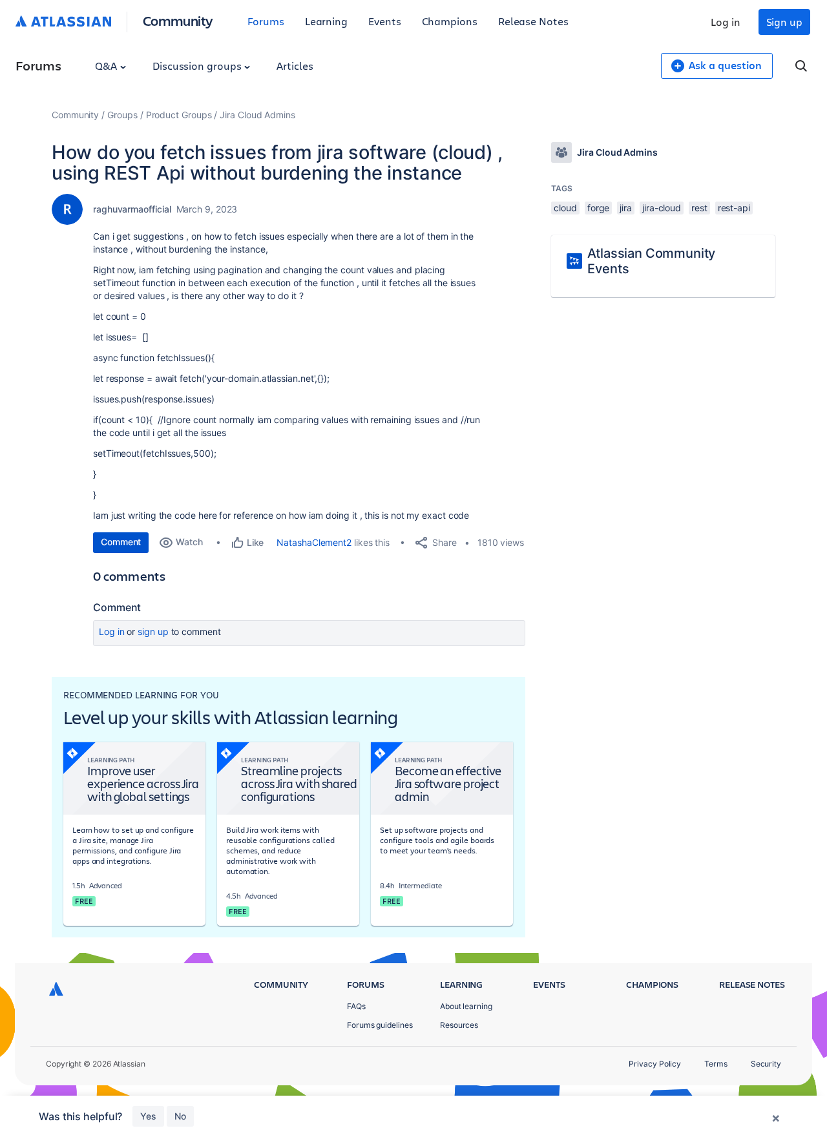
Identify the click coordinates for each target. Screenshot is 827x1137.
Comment (121, 541)
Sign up (784, 21)
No (180, 1116)
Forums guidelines (380, 1025)
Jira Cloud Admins (257, 114)
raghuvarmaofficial (132, 208)
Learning (326, 21)
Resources (459, 1025)
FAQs (356, 1006)
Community (178, 20)
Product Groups (179, 114)
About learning (466, 1006)
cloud (565, 207)
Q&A (107, 65)
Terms (716, 1064)
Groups (122, 114)
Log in (725, 21)
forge (598, 207)
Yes (148, 1116)
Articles (295, 65)
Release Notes (533, 21)
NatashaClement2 (314, 542)
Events (384, 21)
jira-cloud (661, 207)
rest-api (734, 207)
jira (626, 207)
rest (699, 207)
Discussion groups (198, 65)
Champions (449, 21)
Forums (265, 21)
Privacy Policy (655, 1064)
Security (766, 1064)
